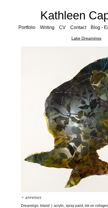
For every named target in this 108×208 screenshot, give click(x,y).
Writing (47, 27)
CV (62, 27)
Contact (78, 27)
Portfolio (26, 27)
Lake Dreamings (86, 38)
